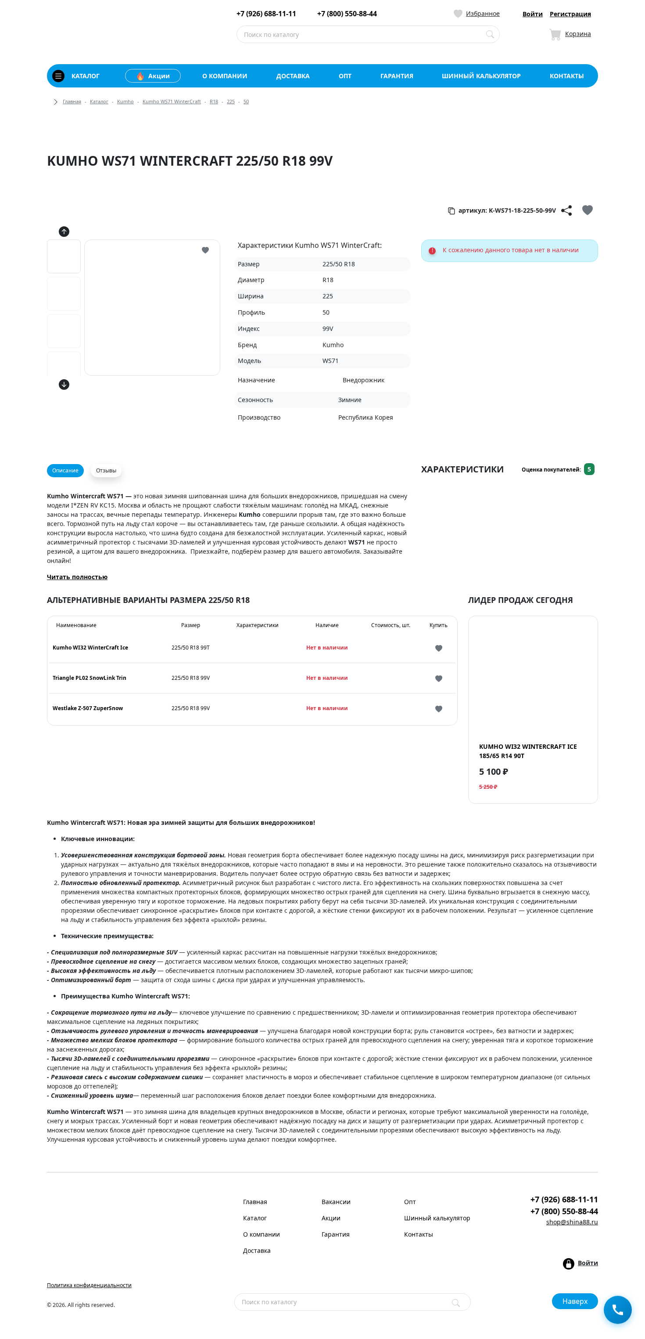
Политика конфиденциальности (89, 1285)
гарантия (396, 76)
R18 (214, 101)
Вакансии (336, 1201)
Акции (159, 76)
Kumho (125, 101)
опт (345, 76)
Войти (533, 14)
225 (231, 101)
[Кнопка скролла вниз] (64, 384)
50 (246, 101)
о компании (224, 76)
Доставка (257, 1250)
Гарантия (336, 1234)
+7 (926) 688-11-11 (266, 14)
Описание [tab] (65, 470)
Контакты (418, 1234)
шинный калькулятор (481, 76)
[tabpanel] (229, 541)
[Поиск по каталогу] (490, 34)
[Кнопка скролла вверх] (64, 231)
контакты (567, 76)
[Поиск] (455, 1303)
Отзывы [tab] (106, 470)
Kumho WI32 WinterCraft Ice (90, 647)
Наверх (575, 1301)
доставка (293, 76)
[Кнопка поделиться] (566, 210)
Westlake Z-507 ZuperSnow (88, 708)
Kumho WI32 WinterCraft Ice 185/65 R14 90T (528, 751)
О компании (261, 1234)
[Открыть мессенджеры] (618, 1311)
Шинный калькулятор (437, 1218)
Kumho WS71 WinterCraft (172, 101)
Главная (72, 101)
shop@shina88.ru (572, 1222)
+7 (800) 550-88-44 (347, 14)
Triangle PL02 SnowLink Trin (89, 678)
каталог (86, 76)
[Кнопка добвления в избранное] (587, 210)
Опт (410, 1201)
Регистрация (570, 14)
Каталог (99, 101)
